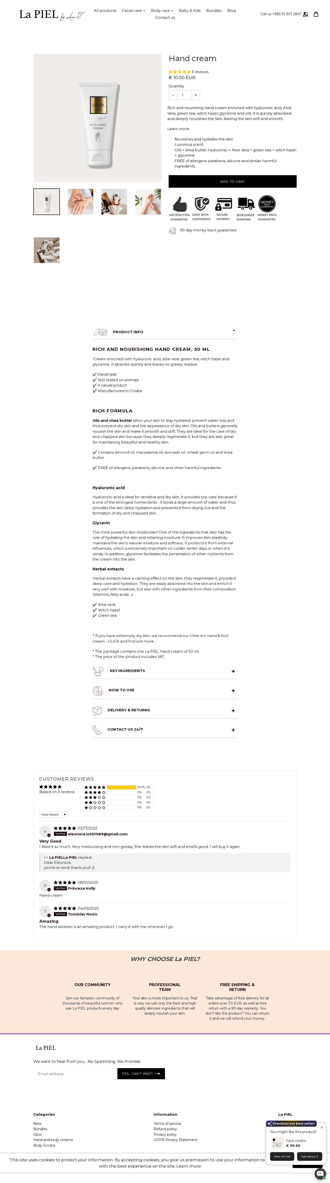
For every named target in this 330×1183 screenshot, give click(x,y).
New (37, 1123)
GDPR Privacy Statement (175, 1140)
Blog (231, 10)
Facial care (135, 10)
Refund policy (165, 1129)
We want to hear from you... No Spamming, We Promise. (87, 1061)
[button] (180, 71)
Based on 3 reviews (57, 791)
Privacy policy (165, 1134)
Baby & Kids (190, 10)
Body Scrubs (44, 1145)
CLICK (114, 641)
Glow (37, 1134)
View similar (282, 1156)
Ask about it (309, 1156)
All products (105, 10)
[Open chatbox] (320, 1174)
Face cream (296, 1141)
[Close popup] (322, 1127)
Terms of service (167, 1123)
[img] (65, 828)
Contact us (165, 17)
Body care (163, 10)
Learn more (188, 1166)
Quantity (176, 86)
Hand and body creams (53, 1140)
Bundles (214, 10)
